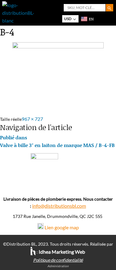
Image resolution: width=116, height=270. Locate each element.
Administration (58, 266)
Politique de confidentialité (58, 260)
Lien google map (62, 227)
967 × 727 (32, 119)
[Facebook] (58, 184)
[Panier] (98, 18)
